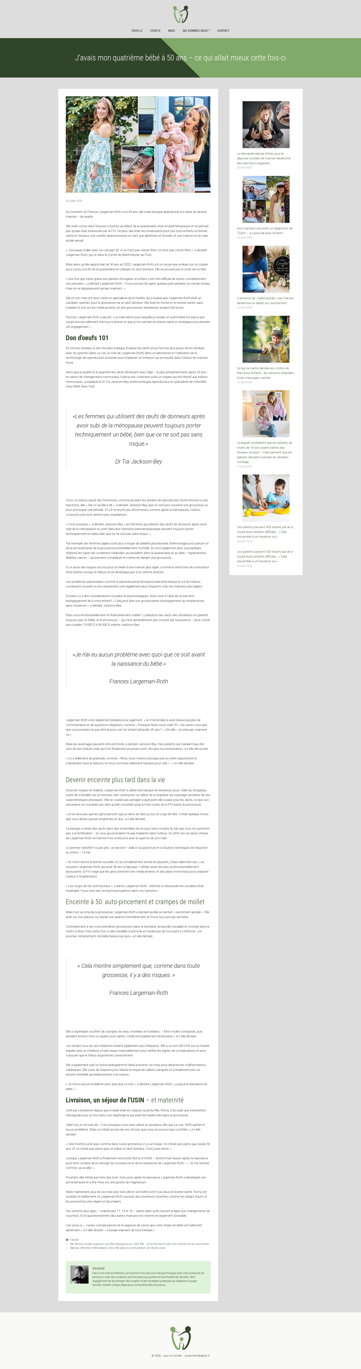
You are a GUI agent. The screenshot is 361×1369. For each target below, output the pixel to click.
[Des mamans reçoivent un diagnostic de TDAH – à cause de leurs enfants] (266, 220)
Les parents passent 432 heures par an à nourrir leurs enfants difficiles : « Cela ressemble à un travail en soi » (265, 531)
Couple (155, 30)
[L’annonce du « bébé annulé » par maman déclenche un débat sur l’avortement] (266, 290)
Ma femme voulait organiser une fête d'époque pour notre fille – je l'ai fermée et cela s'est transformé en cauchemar (139, 1244)
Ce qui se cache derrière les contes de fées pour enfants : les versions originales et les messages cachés (265, 373)
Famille (137, 30)
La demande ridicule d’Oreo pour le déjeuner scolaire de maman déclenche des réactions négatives (264, 158)
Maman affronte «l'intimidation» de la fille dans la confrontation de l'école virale (117, 1248)
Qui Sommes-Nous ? (196, 30)
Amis (171, 30)
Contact (223, 30)
